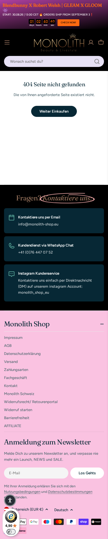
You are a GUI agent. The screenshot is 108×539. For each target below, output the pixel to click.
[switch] (11, 531)
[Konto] (91, 42)
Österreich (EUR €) (27, 509)
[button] (10, 500)
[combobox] (54, 61)
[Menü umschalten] (7, 42)
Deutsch (61, 510)
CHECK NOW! (68, 22)
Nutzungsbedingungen (22, 492)
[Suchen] (97, 61)
